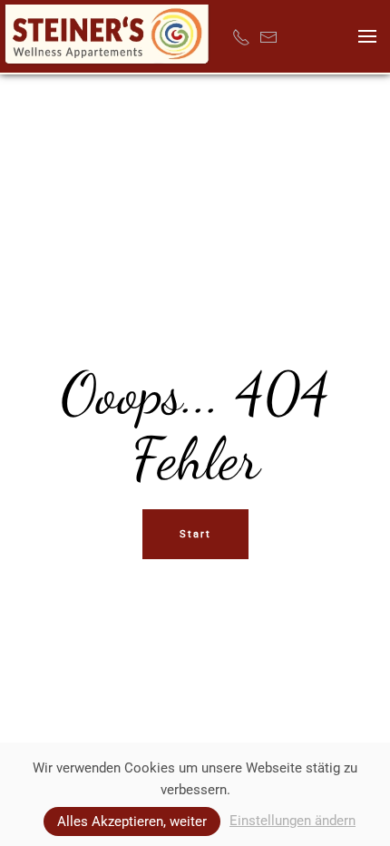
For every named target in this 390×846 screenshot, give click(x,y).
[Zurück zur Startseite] (107, 36)
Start (195, 534)
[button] (367, 36)
